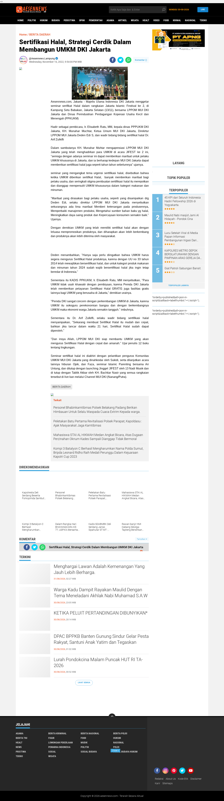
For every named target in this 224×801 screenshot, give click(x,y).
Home (21, 20)
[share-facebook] (113, 60)
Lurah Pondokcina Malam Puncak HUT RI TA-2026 (98, 662)
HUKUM (44, 20)
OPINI (82, 20)
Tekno (203, 20)
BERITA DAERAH (39, 34)
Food (166, 20)
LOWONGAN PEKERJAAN (60, 742)
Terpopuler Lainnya (178, 285)
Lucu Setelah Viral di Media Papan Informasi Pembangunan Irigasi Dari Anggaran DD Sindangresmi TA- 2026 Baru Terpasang (181, 236)
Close (115, 750)
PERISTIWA (69, 20)
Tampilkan (141, 539)
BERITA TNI (21, 738)
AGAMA (110, 20)
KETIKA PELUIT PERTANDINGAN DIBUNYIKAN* (101, 613)
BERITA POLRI (120, 733)
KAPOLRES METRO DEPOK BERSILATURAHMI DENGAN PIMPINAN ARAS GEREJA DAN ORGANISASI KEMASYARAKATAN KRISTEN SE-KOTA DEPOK (183, 254)
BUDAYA (56, 20)
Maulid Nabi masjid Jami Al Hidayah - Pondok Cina (181, 217)
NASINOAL (190, 20)
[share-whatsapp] (128, 60)
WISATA (135, 20)
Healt (146, 20)
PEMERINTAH (96, 20)
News (19, 747)
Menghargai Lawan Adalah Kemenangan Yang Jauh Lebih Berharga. (99, 569)
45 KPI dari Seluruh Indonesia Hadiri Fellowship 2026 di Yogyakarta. (182, 201)
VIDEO (156, 20)
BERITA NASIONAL (90, 733)
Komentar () (141, 60)
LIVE (203, 9)
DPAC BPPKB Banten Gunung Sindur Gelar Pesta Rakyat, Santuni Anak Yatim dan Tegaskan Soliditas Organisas (101, 642)
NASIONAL (118, 742)
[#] (178, 39)
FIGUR (51, 738)
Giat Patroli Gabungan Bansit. (182, 268)
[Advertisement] (84, 699)
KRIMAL (177, 20)
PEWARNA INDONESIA (59, 747)
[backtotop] (111, 716)
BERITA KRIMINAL (57, 733)
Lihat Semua (84, 682)
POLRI (116, 747)
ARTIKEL (122, 20)
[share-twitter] (120, 60)
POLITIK (32, 20)
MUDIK (84, 742)
